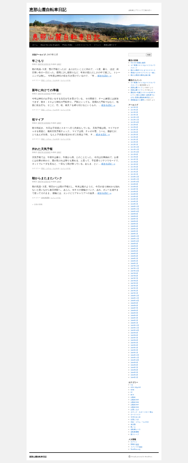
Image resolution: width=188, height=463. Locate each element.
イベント (97, 44)
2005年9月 (134, 333)
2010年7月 (134, 189)
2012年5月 (134, 134)
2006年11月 (135, 298)
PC (132, 392)
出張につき (135, 419)
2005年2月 (134, 350)
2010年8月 (134, 186)
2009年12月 (135, 206)
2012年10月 (135, 122)
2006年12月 (135, 295)
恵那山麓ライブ (110, 44)
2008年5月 (134, 253)
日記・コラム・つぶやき (50, 80)
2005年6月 (134, 340)
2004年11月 (135, 357)
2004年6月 (134, 370)
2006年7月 (134, 308)
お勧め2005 (135, 399)
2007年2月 (134, 290)
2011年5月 (134, 164)
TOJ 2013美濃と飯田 (138, 63)
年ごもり (38, 60)
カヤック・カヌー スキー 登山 (142, 412)
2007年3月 (134, 288)
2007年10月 (135, 271)
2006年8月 (134, 305)
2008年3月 (134, 258)
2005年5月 (134, 342)
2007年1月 (134, 293)
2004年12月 (135, 355)
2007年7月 (134, 278)
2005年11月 (135, 328)
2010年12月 (135, 176)
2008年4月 (134, 256)
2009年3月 (134, 229)
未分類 (133, 424)
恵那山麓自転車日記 (47, 9)
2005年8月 (134, 335)
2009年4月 (134, 226)
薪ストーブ (135, 434)
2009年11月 (135, 209)
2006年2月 (134, 320)
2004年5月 (134, 372)
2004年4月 (134, 375)
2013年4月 (134, 110)
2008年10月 (135, 241)
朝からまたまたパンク (47, 178)
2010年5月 (134, 194)
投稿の (135, 444)
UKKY (59, 64)
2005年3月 (134, 347)
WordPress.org (135, 449)
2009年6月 (134, 221)
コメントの (136, 447)
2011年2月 (134, 172)
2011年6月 (134, 162)
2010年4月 (134, 196)
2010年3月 (134, 199)
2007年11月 (135, 268)
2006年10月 (135, 300)
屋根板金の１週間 (137, 100)
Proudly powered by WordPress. (141, 456)
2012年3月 (134, 139)
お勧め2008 (135, 407)
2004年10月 (135, 360)
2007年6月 (134, 281)
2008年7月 (134, 248)
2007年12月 (135, 266)
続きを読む (104, 75)
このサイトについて (83, 44)
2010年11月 (135, 179)
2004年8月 (134, 365)
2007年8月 (134, 276)
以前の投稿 (37, 204)
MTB (132, 390)
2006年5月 (134, 313)
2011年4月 (134, 167)
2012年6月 (134, 132)
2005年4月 (134, 345)
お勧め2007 (135, 404)
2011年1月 (134, 174)
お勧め (133, 397)
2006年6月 (134, 310)
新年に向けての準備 (45, 90)
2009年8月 (134, 216)
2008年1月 (134, 263)
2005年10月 (135, 330)
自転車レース (136, 429)
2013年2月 (134, 112)
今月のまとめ (136, 417)
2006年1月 (134, 323)
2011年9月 (134, 154)
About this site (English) (50, 44)
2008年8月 (134, 246)
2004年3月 (134, 377)
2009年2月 (134, 231)
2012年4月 (134, 137)
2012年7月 (134, 129)
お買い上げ (135, 409)
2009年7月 (134, 219)
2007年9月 (134, 273)
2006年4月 (134, 315)
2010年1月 (134, 204)
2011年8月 (134, 157)
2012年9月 (134, 124)
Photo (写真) (67, 44)
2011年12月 (135, 147)
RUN (132, 394)
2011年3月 (134, 169)
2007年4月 (134, 285)
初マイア (38, 119)
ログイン (134, 442)
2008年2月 (134, 261)
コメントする (65, 80)
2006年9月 (134, 303)
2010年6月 (134, 191)
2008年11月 (135, 238)
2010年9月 (134, 184)
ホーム (35, 44)
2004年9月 (134, 362)
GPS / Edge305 (136, 387)
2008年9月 (134, 243)
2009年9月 (134, 214)
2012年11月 (135, 120)
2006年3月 (134, 318)
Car (132, 385)
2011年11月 (135, 149)
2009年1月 (134, 233)
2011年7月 (134, 159)
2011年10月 (135, 152)
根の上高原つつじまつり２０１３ (143, 70)
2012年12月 (135, 117)
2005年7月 (134, 338)
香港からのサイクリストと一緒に (143, 72)
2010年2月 (134, 201)
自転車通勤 (45, 197)
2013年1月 (134, 115)
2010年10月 (135, 181)
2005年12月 (135, 325)
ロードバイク (136, 414)
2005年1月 (134, 352)
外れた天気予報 (42, 149)
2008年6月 (134, 251)
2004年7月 (134, 367)
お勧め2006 (135, 402)
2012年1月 (134, 144)
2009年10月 (135, 211)
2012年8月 (134, 127)
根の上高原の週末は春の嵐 (140, 75)
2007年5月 (134, 283)
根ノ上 (133, 427)
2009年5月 (134, 224)
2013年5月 (134, 107)
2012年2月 (134, 142)
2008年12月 (135, 236)
